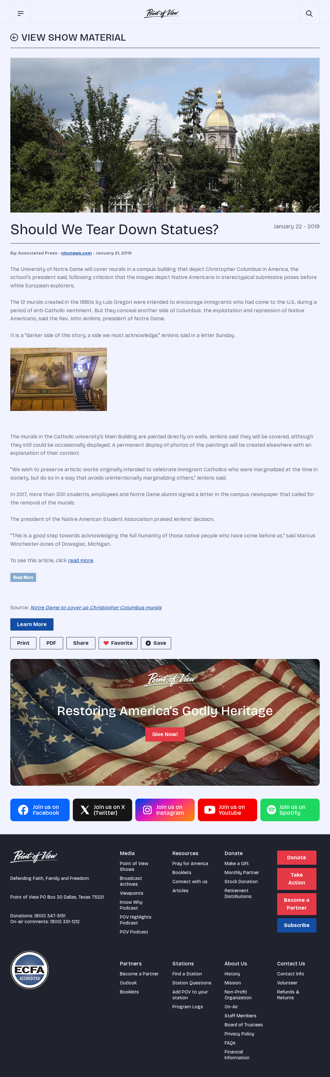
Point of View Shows (134, 866)
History (232, 974)
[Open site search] (309, 14)
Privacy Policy (239, 1034)
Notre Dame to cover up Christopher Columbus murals (95, 607)
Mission (233, 983)
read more (80, 560)
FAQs (230, 1043)
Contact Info (290, 974)
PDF (51, 643)
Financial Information (237, 1055)
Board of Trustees (244, 1025)
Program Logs (187, 1007)
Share (81, 643)
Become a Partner (296, 904)
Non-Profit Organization (238, 995)
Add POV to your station (190, 995)
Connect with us (190, 881)
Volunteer (287, 983)
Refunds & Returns (288, 995)
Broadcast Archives (131, 881)
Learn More (32, 624)
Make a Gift (237, 863)
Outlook (128, 983)
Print (23, 643)
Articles (180, 890)
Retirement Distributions (238, 893)
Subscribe (297, 925)
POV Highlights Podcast (135, 920)
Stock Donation (241, 881)
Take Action (296, 879)
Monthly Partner (242, 872)
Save (159, 643)
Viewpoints (131, 893)
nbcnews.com (76, 253)
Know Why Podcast (131, 905)
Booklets (181, 872)
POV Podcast (134, 932)
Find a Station (187, 974)
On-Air (231, 1007)
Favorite (122, 643)
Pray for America (190, 863)
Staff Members (241, 1016)
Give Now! (165, 734)
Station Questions (191, 983)
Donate (296, 857)
